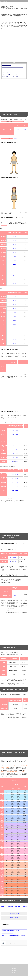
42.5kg (14, 304)
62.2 (13, 457)
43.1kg (14, 248)
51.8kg (17, 434)
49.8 (13, 453)
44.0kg (14, 312)
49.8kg (14, 279)
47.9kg (14, 339)
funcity (26, 1)
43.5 (13, 430)
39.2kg (14, 236)
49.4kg (17, 129)
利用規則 (14, 968)
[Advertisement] (14, 44)
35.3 (13, 474)
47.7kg (17, 438)
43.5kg (14, 252)
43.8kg (14, 260)
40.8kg (14, 300)
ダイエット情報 (3, 1)
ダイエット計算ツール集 (10, 943)
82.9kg (17, 457)
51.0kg (14, 275)
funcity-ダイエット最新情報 (7, 6)
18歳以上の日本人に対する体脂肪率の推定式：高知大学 (13, 935)
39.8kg (14, 240)
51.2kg (14, 271)
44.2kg (14, 316)
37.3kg (17, 486)
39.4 (13, 445)
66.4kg (17, 449)
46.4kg (14, 335)
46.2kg (14, 331)
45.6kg (17, 478)
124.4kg (16, 461)
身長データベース (5, 7)
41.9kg (14, 320)
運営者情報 (14, 970)
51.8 (13, 449)
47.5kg (14, 264)
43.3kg (14, 308)
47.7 (11, 561)
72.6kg (17, 430)
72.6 (13, 461)
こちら (15, 138)
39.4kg (14, 296)
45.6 (13, 490)
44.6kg (14, 256)
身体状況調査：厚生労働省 (7, 933)
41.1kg (14, 244)
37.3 (13, 441)
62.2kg (17, 490)
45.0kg (14, 327)
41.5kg (15, 591)
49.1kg (14, 268)
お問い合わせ (14, 972)
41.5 (13, 478)
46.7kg (24, 129)
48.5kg (14, 283)
